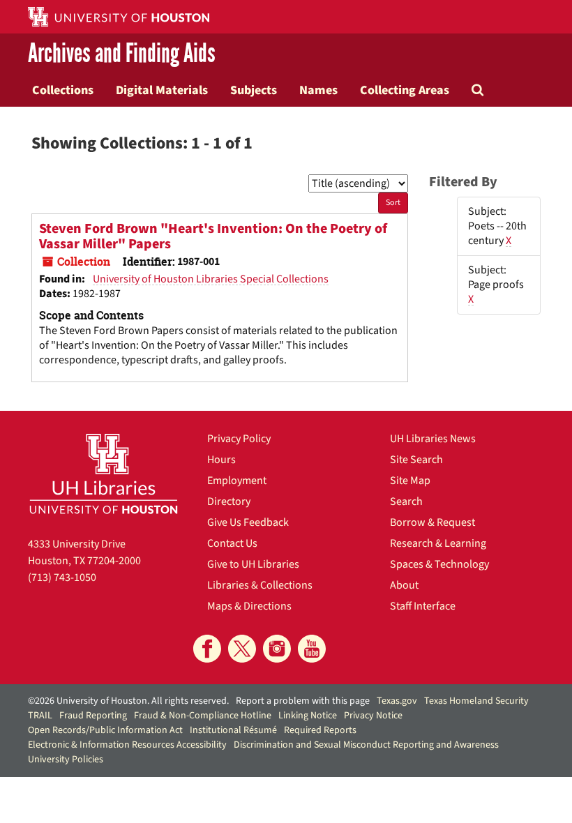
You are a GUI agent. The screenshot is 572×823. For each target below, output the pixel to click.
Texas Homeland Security (476, 701)
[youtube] (312, 649)
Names (318, 90)
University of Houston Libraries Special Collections (211, 279)
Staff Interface (423, 606)
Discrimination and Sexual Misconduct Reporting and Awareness (366, 745)
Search (406, 501)
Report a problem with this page (303, 701)
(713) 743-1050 (62, 577)
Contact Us (232, 543)
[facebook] (207, 649)
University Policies (65, 760)
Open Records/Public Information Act (105, 730)
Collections (62, 90)
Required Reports (320, 730)
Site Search (416, 459)
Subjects (253, 90)
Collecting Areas (404, 90)
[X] (242, 649)
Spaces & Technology (439, 564)
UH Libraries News (433, 438)
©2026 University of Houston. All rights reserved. (128, 701)
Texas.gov (397, 701)
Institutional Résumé (233, 730)
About (404, 585)
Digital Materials (162, 90)
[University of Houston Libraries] (103, 473)
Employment (236, 480)
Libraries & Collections (260, 585)
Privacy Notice (373, 716)
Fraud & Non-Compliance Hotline (202, 716)
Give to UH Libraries (253, 564)
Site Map (410, 480)
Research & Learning (438, 543)
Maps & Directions (249, 606)
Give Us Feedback (248, 522)
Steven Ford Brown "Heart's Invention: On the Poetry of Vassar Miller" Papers (213, 236)
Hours (221, 459)
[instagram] (277, 649)
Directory (228, 501)
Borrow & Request (432, 522)
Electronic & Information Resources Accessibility (127, 745)
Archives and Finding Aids (122, 53)
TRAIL (40, 716)
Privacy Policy (239, 438)
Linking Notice (307, 716)
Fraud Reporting (93, 716)
